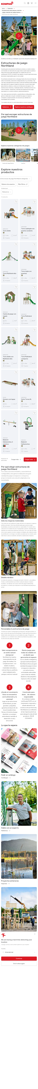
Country (3, 948)
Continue (19, 958)
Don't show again (19, 963)
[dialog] (19, 544)
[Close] (35, 934)
